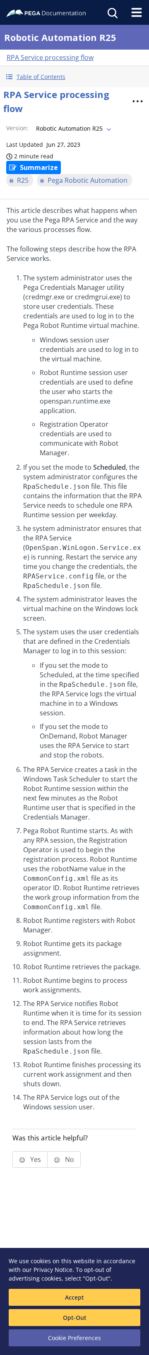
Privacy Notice (53, 1270)
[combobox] (72, 128)
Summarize (39, 167)
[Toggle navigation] (136, 12)
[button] (74, 76)
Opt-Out (75, 1318)
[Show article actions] (137, 101)
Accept (74, 1297)
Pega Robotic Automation (87, 180)
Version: (17, 128)
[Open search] (111, 12)
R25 (23, 180)
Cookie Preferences (74, 1338)
